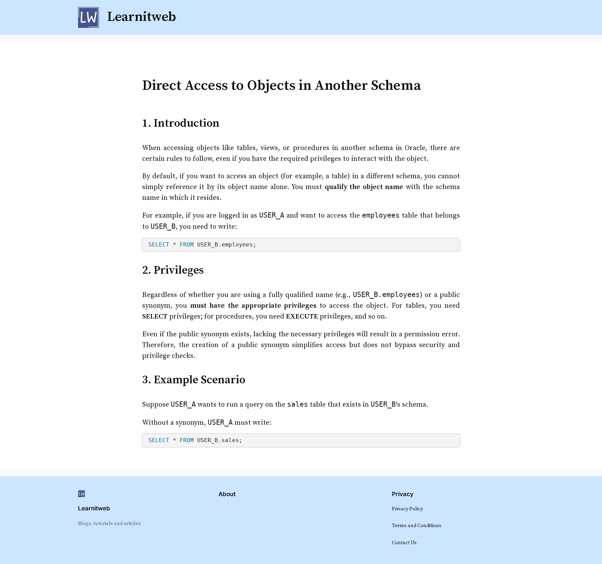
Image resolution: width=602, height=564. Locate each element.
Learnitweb (94, 508)
